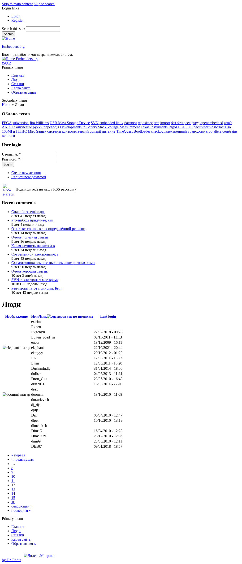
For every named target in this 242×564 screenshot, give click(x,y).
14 (13, 493)
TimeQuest (124, 131)
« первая (18, 455)
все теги (8, 136)
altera (217, 131)
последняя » (21, 510)
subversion (21, 123)
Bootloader (142, 131)
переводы (51, 127)
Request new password (28, 177)
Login (15, 16)
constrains (229, 131)
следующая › (21, 506)
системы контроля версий (68, 131)
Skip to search (44, 4)
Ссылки (17, 84)
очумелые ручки (29, 127)
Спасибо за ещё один (28, 212)
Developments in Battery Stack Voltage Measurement (100, 127)
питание (108, 131)
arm (156, 123)
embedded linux (111, 123)
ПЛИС (21, 131)
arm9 (228, 123)
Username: (11, 154)
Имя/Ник (39, 316)
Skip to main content (17, 4)
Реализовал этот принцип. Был (36, 288)
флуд (195, 123)
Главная (17, 75)
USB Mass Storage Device (70, 123)
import (165, 123)
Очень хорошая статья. (29, 271)
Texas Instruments (154, 127)
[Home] (8, 38)
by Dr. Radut (11, 560)
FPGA (7, 123)
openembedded (211, 123)
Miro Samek (37, 131)
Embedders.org (13, 46)
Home (6, 105)
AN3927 (8, 127)
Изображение (16, 316)
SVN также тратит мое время (34, 280)
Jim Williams (39, 123)
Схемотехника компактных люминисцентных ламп (53, 263)
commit (95, 131)
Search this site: (14, 29)
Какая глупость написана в (33, 246)
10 (13, 476)
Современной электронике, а (34, 254)
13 (13, 489)
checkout (157, 131)
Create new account (26, 173)
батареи (130, 123)
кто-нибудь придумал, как (32, 220)
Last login (108, 316)
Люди (16, 80)
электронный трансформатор (188, 131)
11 (13, 481)
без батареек (181, 123)
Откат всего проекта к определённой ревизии (48, 229)
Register (17, 20)
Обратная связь (23, 92)
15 (13, 498)
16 (13, 502)
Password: (11, 159)
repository (145, 123)
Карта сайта (20, 88)
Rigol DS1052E (181, 127)
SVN (95, 123)
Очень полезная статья (29, 237)
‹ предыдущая (22, 459)
